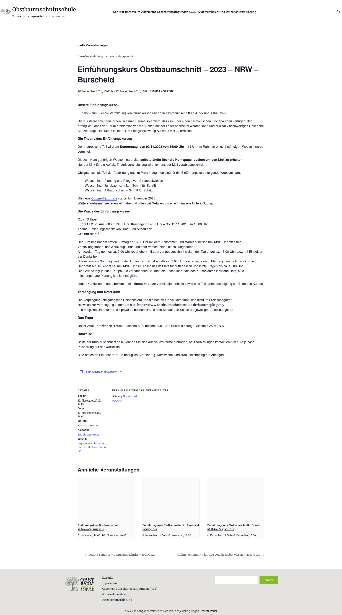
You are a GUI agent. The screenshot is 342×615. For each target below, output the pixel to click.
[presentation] (106, 498)
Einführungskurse (88, 434)
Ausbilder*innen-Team (104, 326)
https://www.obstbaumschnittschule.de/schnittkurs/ (92, 447)
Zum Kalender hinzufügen (101, 371)
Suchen (269, 580)
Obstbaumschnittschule (44, 9)
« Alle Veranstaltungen (93, 45)
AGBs (119, 355)
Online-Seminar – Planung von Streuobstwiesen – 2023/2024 (219, 554)
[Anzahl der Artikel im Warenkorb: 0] (338, 11)
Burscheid (91, 234)
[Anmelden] (296, 11)
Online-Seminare (104, 198)
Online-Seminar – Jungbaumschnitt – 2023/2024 (121, 554)
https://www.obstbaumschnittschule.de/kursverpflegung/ (180, 305)
